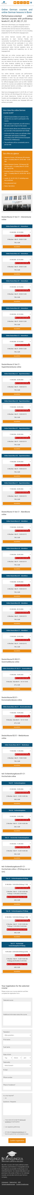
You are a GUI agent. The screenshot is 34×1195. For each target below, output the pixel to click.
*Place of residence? (9, 1085)
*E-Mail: (5, 1070)
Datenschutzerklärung (18, 1132)
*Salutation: (6, 1032)
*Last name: (6, 1047)
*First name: (6, 1039)
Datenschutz (13, 1182)
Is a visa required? (8, 1095)
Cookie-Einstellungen (22, 1184)
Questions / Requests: (9, 1101)
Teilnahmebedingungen (8, 1184)
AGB (19, 1182)
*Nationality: (6, 1062)
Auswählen (17, 246)
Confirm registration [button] (17, 1141)
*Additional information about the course (15, 1014)
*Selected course (8, 1000)
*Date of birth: (7, 1054)
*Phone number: (8, 1077)
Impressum (5, 1182)
